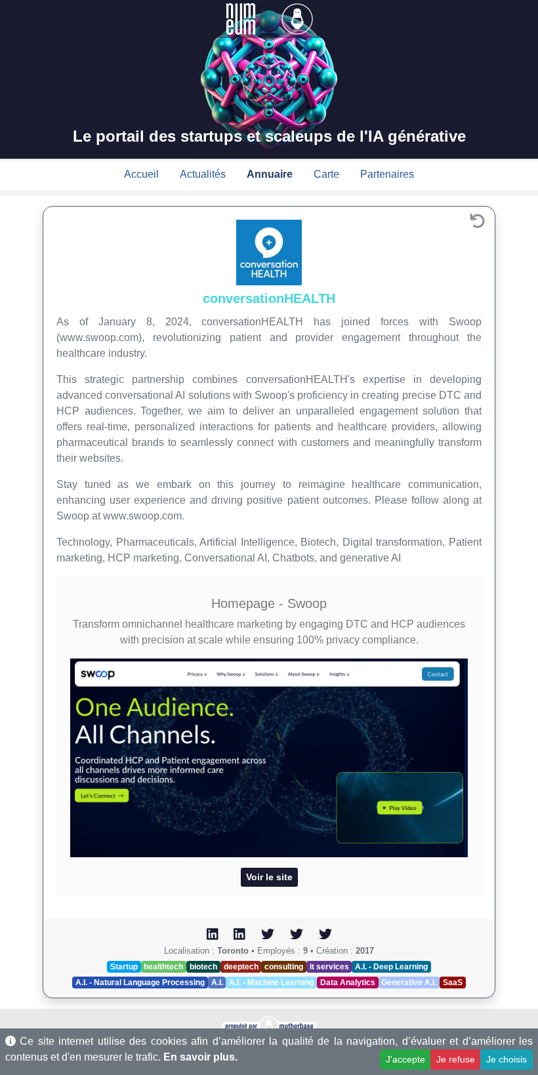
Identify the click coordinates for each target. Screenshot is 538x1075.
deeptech (241, 966)
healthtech (163, 966)
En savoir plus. (200, 1057)
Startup (124, 966)
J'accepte (405, 1059)
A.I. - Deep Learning (391, 966)
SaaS (453, 982)
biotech (203, 966)
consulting (283, 966)
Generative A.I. (408, 982)
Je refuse (455, 1059)
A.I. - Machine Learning (271, 982)
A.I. (217, 982)
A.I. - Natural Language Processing (140, 982)
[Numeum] (242, 18)
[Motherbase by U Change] (297, 18)
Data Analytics (347, 982)
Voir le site (269, 877)
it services (329, 966)
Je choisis (506, 1059)
